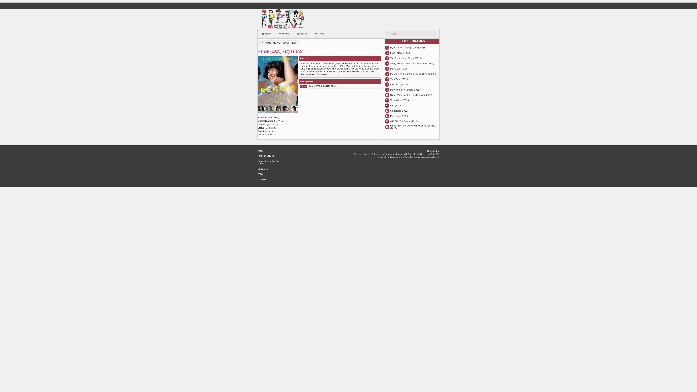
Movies (303, 33)
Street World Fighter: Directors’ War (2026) (411, 95)
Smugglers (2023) (399, 111)
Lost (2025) (396, 105)
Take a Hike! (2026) (399, 100)
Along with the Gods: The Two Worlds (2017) (412, 63)
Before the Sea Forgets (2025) (405, 90)
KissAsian (262, 179)
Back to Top (433, 151)
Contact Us (263, 169)
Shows (321, 33)
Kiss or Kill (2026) (399, 84)
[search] (388, 33)
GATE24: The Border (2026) (404, 121)
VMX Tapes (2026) (399, 79)
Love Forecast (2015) (400, 53)
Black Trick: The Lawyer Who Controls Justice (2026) (412, 127)
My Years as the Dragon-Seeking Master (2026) (413, 74)
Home (268, 33)
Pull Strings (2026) (399, 116)
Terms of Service (266, 156)
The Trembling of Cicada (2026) (406, 58)
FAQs (260, 174)
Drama (285, 33)
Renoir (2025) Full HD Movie (323, 86)
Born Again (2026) (399, 69)
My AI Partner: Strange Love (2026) (407, 47)
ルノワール (278, 121)
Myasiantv (282, 19)
